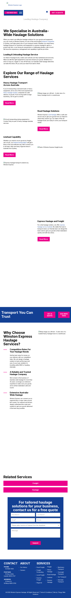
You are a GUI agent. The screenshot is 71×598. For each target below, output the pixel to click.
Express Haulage (49, 581)
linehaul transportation (20, 142)
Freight (35, 483)
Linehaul (49, 577)
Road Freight (40, 567)
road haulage (52, 114)
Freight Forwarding (40, 571)
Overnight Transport (61, 573)
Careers (22, 570)
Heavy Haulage (49, 570)
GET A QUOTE (57, 13)
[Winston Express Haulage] (14, 5)
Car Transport (62, 577)
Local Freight (40, 575)
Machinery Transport (61, 568)
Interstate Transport (61, 581)
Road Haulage (51, 574)
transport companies (48, 41)
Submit (35, 543)
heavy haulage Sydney (10, 92)
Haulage (35, 490)
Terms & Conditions (46, 592)
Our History (23, 567)
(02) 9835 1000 (11, 12)
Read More (9, 103)
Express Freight (39, 579)
